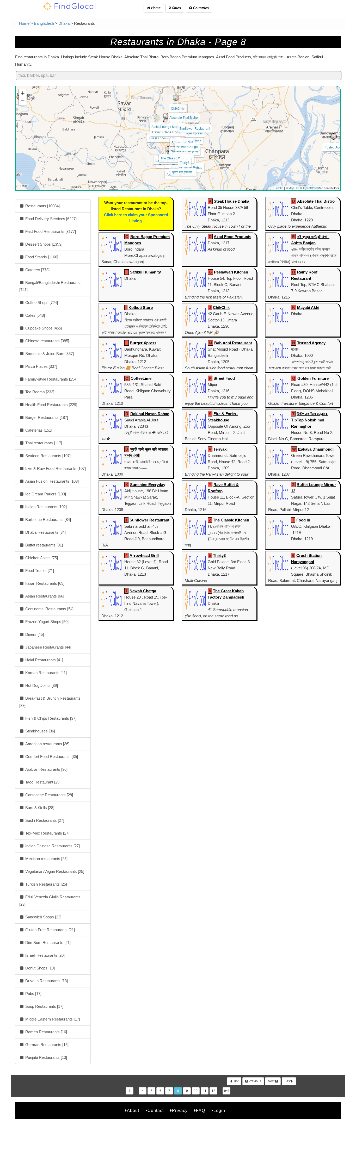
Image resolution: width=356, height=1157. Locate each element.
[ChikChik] (176, 98)
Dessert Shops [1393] (43, 244)
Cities (176, 8)
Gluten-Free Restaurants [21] (49, 930)
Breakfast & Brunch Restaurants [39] (50, 702)
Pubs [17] (32, 993)
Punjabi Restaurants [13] (45, 1057)
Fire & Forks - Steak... (164, 138)
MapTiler (294, 188)
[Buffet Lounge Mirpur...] (166, 116)
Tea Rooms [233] (39, 392)
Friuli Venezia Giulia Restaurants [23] (50, 900)
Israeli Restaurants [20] (44, 955)
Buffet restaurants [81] (43, 545)
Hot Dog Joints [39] (41, 685)
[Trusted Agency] (333, 136)
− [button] (22, 101)
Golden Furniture (313, 378)
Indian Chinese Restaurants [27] (52, 846)
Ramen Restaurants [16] (45, 1032)
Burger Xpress (192, 133)
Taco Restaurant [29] (42, 782)
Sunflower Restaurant (194, 128)
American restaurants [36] (46, 744)
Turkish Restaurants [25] (45, 884)
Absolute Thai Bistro (183, 117)
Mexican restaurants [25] (45, 858)
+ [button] (22, 93)
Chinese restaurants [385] (46, 341)
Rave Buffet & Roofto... (168, 132)
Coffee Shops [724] (41, 302)
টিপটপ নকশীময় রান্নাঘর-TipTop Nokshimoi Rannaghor (309, 420)
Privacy (180, 1110)
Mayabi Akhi (308, 307)
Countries (200, 8)
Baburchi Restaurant (233, 343)
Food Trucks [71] (39, 570)
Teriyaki (220, 449)
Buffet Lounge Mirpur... (167, 126)
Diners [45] (34, 634)
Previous (254, 1081)
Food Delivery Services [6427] (50, 218)
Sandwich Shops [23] (42, 917)
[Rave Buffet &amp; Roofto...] (166, 121)
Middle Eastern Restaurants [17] (52, 1019)
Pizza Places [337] (40, 366)
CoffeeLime (141, 378)
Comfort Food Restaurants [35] (51, 756)
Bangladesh (44, 23)
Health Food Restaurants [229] (50, 404)
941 (227, 1091)
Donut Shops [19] (39, 968)
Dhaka (64, 23)
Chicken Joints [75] (41, 558)
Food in (303, 520)
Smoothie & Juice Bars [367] (49, 353)
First (235, 1081)
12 (213, 1091)
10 (196, 1091)
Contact (156, 1110)
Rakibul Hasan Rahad (186, 167)
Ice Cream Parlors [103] (45, 494)
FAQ (200, 1110)
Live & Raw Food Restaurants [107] (55, 468)
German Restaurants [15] (46, 1044)
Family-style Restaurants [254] (50, 379)
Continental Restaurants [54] (48, 609)
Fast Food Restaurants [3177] (50, 231)
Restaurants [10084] (42, 206)
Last (288, 1081)
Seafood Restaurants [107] (47, 455)
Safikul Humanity (145, 272)
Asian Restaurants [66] (44, 596)
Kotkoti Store (140, 307)
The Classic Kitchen (175, 158)
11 (204, 1091)
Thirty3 (184, 162)
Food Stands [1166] (41, 257)
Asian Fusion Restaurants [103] (51, 481)
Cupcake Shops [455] (43, 328)
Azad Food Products (232, 236)
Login (219, 1110)
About (133, 1110)
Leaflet (279, 188)
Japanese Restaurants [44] (47, 647)
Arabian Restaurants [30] (45, 769)
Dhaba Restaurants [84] (45, 532)
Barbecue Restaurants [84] (47, 519)
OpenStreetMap (313, 188)
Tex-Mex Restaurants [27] (46, 833)
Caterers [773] (37, 270)
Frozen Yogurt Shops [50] (46, 621)
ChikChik (177, 108)
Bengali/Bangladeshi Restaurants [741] (50, 286)
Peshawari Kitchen (231, 272)
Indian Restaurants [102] (45, 507)
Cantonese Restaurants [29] (48, 795)
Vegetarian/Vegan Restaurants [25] (54, 871)
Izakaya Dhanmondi (316, 449)
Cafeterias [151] (38, 430)
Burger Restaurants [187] (46, 417)
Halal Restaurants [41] (43, 660)
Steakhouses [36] (39, 731)
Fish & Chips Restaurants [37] (50, 718)
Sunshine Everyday (185, 151)
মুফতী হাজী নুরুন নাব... (183, 172)
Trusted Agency (335, 147)
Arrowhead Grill (182, 142)
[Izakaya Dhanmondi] (168, 149)
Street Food (224, 378)
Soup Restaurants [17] (43, 1006)
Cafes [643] (34, 315)
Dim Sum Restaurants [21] (47, 942)
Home (155, 8)
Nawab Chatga (187, 146)
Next (271, 1081)
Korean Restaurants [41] (45, 672)
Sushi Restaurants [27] (44, 820)
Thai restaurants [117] (43, 443)
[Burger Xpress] (191, 122)
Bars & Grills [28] (39, 807)
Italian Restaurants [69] (44, 583)
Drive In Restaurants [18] (46, 981)
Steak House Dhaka (231, 201)
